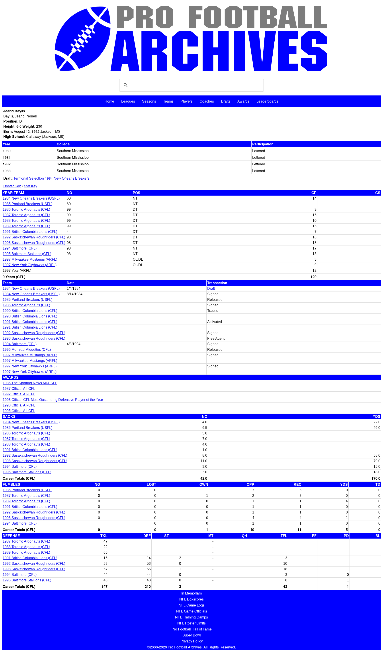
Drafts (225, 101)
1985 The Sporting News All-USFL (30, 383)
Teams (168, 101)
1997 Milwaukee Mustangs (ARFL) (30, 259)
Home (109, 101)
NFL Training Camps (191, 617)
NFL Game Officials (191, 611)
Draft (211, 288)
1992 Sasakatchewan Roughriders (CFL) (35, 455)
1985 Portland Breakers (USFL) (27, 204)
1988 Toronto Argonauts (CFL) (26, 220)
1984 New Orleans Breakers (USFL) (31, 198)
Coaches (207, 101)
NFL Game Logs (192, 605)
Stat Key (30, 185)
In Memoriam (191, 593)
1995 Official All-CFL (19, 411)
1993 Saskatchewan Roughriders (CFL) (34, 243)
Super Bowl (191, 635)
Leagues (128, 101)
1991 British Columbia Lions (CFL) (30, 232)
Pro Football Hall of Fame (192, 629)
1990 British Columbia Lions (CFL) (30, 311)
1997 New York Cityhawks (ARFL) (30, 265)
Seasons (149, 101)
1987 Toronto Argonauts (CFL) (26, 215)
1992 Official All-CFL (19, 394)
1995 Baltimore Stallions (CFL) (27, 254)
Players (187, 101)
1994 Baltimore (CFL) (20, 248)
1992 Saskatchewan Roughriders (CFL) (34, 237)
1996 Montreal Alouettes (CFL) (27, 349)
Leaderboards (267, 101)
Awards (243, 101)
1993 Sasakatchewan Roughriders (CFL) (35, 461)
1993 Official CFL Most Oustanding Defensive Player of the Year (53, 400)
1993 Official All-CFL (19, 405)
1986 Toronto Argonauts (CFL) (26, 209)
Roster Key (12, 185)
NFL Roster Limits (191, 623)
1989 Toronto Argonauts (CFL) (26, 226)
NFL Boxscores (191, 599)
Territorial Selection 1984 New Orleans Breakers (51, 178)
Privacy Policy (191, 641)
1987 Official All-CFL (19, 388)
